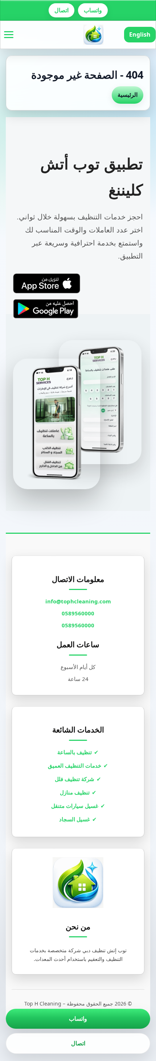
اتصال (61, 10)
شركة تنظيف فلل (74, 779)
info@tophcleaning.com (78, 601)
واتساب (93, 10)
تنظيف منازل (75, 792)
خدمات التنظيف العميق (74, 765)
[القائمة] (8, 35)
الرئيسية (127, 95)
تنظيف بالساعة (74, 752)
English (140, 34)
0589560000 (78, 613)
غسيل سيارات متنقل (74, 805)
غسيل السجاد (74, 819)
